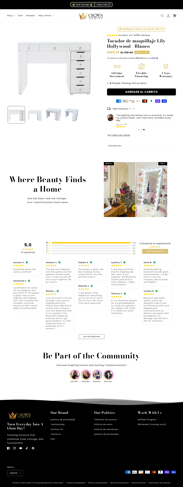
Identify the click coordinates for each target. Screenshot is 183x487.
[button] (162, 16)
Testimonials (58, 424)
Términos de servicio (105, 419)
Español (13, 473)
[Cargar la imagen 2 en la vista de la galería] (34, 114)
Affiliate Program (147, 419)
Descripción (114, 145)
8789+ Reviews (142, 35)
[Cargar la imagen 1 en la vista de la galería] (16, 114)
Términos (56, 434)
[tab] (139, 129)
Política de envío (103, 424)
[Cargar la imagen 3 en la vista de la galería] (53, 114)
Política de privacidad (97, 483)
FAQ (53, 439)
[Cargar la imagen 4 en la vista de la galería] (72, 114)
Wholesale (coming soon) (152, 424)
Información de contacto (159, 483)
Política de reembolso (106, 429)
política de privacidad (63, 419)
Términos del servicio (119, 483)
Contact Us (57, 429)
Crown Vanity (26, 483)
